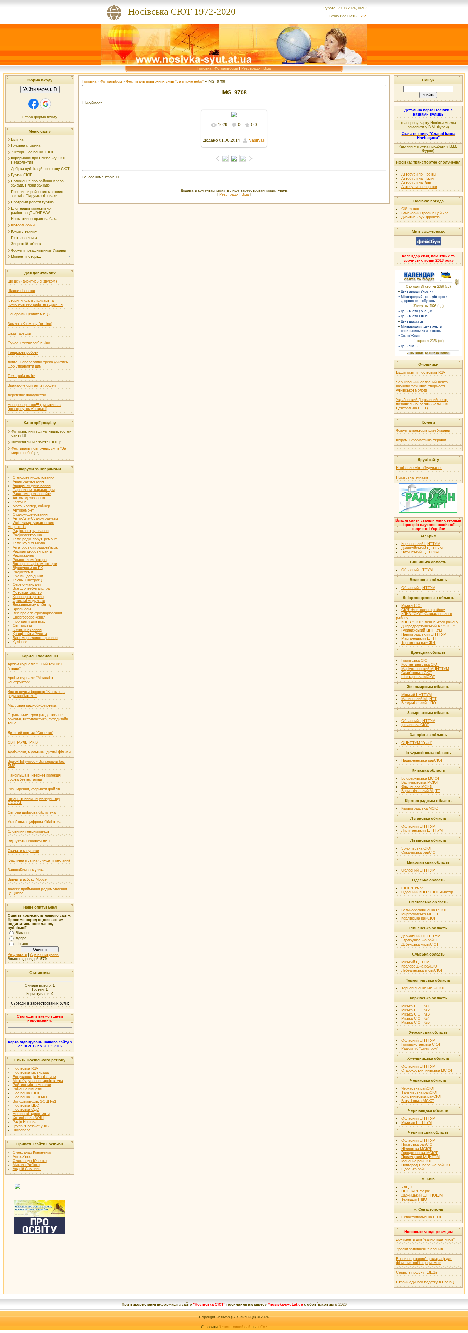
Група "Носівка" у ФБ (31, 1126)
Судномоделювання (30, 514)
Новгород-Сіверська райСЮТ (426, 1165)
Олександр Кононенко (32, 1152)
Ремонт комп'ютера (30, 559)
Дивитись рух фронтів (420, 217)
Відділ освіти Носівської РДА (420, 372)
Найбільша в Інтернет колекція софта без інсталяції (34, 777)
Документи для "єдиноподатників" (425, 1239)
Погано (22, 943)
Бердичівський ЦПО (418, 703)
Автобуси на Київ (416, 182)
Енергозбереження (29, 617)
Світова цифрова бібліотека (32, 812)
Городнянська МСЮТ (419, 1153)
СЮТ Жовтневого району (423, 610)
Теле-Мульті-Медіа (29, 543)
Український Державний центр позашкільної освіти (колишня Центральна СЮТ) (422, 404)
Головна (204, 68)
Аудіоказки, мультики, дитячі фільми (39, 752)
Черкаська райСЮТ (418, 1088)
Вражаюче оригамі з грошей (32, 385)
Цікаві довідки (19, 333)
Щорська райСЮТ (416, 1169)
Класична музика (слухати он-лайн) (39, 860)
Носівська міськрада (31, 1072)
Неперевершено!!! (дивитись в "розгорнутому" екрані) (34, 407)
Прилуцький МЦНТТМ (420, 1157)
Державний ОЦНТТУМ (420, 936)
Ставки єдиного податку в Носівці (425, 1282)
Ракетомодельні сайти (32, 494)
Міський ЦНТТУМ (416, 695)
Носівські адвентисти (31, 1114)
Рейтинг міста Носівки (32, 1085)
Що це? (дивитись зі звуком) (32, 281)
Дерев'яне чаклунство (27, 395)
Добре (21, 938)
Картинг (19, 502)
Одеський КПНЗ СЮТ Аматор (427, 892)
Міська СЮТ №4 (415, 1018)
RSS (363, 16)
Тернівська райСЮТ (418, 642)
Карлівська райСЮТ (418, 918)
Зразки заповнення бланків (419, 1249)
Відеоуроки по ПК (28, 568)
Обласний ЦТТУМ (417, 570)
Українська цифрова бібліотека (34, 822)
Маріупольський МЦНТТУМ (425, 668)
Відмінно (23, 932)
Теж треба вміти (21, 376)
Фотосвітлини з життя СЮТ (34, 442)
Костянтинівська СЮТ (420, 664)
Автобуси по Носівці (418, 174)
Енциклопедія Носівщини (34, 1076)
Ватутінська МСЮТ (417, 1100)
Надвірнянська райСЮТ (422, 760)
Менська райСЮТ (416, 1161)
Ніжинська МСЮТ (416, 1148)
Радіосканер (23, 555)
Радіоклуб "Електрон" (419, 1048)
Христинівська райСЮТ (421, 1096)
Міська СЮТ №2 (415, 1010)
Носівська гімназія (412, 477)
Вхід (267, 68)
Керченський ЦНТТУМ (420, 544)
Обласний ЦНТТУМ (418, 588)
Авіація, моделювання (32, 485)
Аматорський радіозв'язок (35, 547)
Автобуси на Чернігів (419, 186)
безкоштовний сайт (235, 1327)
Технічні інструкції (28, 580)
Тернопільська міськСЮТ (423, 988)
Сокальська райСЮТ (419, 852)
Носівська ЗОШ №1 (30, 1097)
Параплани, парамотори (34, 490)
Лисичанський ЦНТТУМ (422, 830)
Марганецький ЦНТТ (419, 638)
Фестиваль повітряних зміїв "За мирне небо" (165, 81)
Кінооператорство (28, 597)
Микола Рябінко (26, 1165)
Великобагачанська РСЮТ (424, 910)
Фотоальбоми (226, 68)
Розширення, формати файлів (34, 789)
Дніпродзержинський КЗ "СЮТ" (428, 626)
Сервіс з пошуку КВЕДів (417, 1272)
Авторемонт (23, 510)
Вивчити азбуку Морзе (27, 879)
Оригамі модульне (29, 601)
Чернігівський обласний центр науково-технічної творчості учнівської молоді (422, 386)
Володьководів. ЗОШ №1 (34, 1101)
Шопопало (21, 1130)
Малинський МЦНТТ (419, 699)
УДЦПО (408, 1187)
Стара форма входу (39, 117)
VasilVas (257, 140)
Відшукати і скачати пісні (29, 841)
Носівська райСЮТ (417, 1144)
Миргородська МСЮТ (420, 914)
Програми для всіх (29, 621)
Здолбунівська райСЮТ (421, 940)
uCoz (262, 1327)
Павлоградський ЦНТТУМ (423, 634)
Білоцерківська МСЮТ (420, 778)
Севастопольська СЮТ (421, 1217)
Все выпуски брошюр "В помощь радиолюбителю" (36, 693)
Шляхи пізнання (21, 291)
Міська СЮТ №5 (415, 1022)
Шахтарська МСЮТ (418, 677)
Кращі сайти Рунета (30, 634)
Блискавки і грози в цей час (425, 213)
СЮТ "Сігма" (412, 888)
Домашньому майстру (32, 605)
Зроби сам (22, 609)
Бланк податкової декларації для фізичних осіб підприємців (424, 1261)
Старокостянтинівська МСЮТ (427, 1070)
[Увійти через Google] (45, 103)
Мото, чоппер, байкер (31, 506)
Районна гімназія (27, 1089)
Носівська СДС (26, 1109)
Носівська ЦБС (26, 1105)
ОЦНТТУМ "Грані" (416, 743)
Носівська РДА (25, 1068)
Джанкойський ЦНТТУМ (422, 548)
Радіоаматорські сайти (32, 551)
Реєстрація (250, 68)
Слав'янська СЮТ (416, 673)
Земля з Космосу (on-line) (30, 324)
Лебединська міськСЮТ (422, 970)
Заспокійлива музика (26, 870)
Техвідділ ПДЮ (414, 1199)
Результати (17, 954)
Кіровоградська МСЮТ (420, 808)
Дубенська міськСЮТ (420, 944)
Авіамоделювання (28, 481)
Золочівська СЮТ (416, 848)
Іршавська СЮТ (415, 725)
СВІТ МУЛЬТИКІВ (23, 742)
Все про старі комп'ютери (35, 564)
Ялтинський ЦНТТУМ (420, 552)
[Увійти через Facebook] (33, 104)
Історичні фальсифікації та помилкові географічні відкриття (35, 302)
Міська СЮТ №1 (415, 1006)
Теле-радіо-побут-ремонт (35, 539)
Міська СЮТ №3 (415, 1014)
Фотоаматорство (27, 592)
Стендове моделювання (33, 477)
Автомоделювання (29, 498)
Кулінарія (20, 642)
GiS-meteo (410, 209)
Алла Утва (21, 1156)
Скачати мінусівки (23, 851)
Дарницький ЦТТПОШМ (422, 1195)
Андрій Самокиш (27, 1169)
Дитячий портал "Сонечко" (30, 733)
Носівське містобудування (419, 468)
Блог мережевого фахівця (35, 638)
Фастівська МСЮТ (417, 786)
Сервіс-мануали (27, 584)
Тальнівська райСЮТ (419, 1092)
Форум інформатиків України (421, 440)
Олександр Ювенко (30, 1160)
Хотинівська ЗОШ (28, 1118)
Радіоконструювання (31, 531)
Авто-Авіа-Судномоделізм (35, 518)
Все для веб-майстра (31, 588)
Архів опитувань (44, 954)
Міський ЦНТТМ (415, 962)
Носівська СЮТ (26, 1093)
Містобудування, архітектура (38, 1081)
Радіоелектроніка (27, 535)
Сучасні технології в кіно (29, 343)
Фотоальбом (111, 81)
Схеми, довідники (28, 576)
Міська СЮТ (411, 605)
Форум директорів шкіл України (423, 430)
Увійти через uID (40, 89)
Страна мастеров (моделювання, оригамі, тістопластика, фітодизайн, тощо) (38, 719)
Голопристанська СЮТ (421, 1044)
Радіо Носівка (24, 1122)
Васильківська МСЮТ (420, 782)
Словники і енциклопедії (28, 831)
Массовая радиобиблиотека (32, 705)
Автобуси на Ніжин (417, 178)
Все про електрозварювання (37, 613)
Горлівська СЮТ (415, 660)
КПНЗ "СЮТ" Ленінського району (429, 622)
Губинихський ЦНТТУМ (421, 630)
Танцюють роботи (23, 352)
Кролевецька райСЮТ (420, 966)
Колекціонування (27, 629)
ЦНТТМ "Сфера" (415, 1191)
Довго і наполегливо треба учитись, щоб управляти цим (38, 364)
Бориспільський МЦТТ (420, 791)
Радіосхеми (23, 572)
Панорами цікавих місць (29, 314)
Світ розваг (22, 625)
